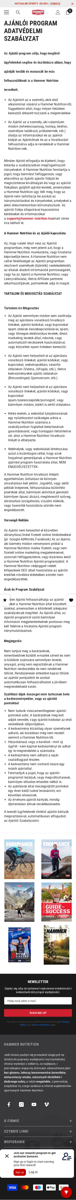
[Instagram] (21, 1104)
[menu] (6, 12)
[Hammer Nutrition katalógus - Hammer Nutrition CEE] (19, 902)
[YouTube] (34, 1104)
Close (72, 3)
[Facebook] (9, 1104)
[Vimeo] (46, 1104)
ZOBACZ (55, 3)
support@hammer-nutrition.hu (29, 218)
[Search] (18, 12)
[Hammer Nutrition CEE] (19, 859)
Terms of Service (40, 1025)
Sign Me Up (38, 1012)
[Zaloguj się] (58, 12)
